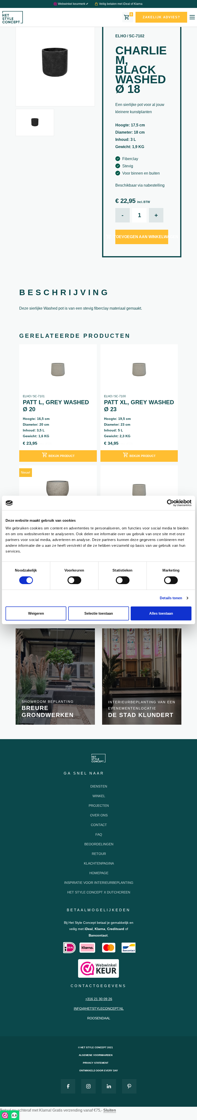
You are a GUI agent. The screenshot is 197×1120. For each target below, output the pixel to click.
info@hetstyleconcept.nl (99, 1008)
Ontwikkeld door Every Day (98, 1070)
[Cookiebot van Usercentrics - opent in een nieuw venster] (170, 503)
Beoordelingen (98, 844)
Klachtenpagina (99, 863)
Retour (99, 854)
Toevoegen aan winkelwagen (141, 237)
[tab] (64, 293)
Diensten (98, 786)
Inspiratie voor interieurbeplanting (98, 883)
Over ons (99, 815)
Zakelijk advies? (161, 17)
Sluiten (109, 1110)
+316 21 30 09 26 (98, 999)
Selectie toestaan (98, 613)
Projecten (99, 805)
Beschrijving (64, 292)
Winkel (98, 796)
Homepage (98, 873)
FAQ (98, 834)
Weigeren (36, 613)
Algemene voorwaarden (95, 1055)
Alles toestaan (161, 613)
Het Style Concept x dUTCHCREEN (98, 892)
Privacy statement (95, 1062)
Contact (99, 825)
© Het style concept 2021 (95, 1047)
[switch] (74, 580)
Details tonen (171, 598)
